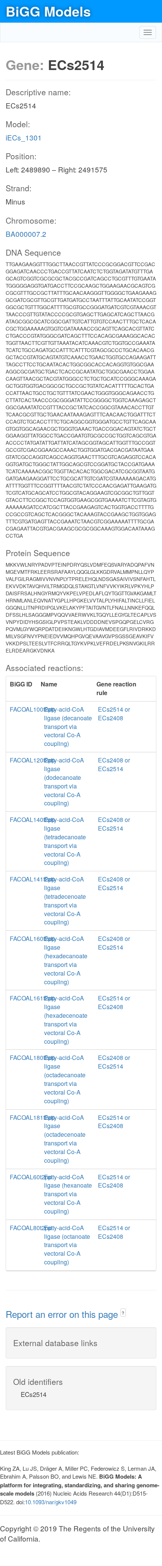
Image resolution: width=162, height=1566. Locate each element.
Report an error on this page (63, 1314)
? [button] (123, 1313)
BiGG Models (48, 11)
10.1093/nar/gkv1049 (50, 1502)
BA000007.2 (26, 234)
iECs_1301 (24, 137)
